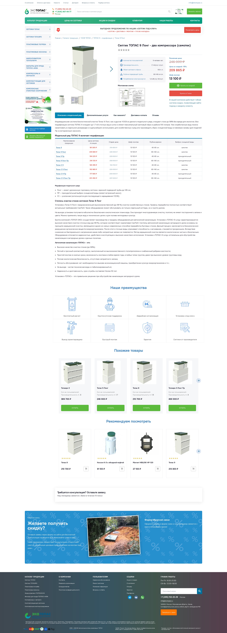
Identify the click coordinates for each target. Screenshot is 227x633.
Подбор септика (104, 3)
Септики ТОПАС (33, 29)
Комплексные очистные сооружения (36, 90)
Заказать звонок (194, 11)
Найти (169, 11)
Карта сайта (73, 629)
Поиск (199, 591)
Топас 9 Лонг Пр (62, 161)
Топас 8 (136, 388)
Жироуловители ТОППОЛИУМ (33, 59)
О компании (29, 3)
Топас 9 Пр (60, 156)
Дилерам (75, 3)
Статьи (65, 3)
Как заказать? (120, 115)
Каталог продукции (37, 20)
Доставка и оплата (139, 115)
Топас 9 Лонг (61, 152)
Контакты (195, 20)
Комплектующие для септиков (35, 82)
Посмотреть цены (192, 30)
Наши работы (166, 20)
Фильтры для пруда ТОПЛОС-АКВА (35, 67)
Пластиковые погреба (36, 44)
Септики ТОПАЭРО (34, 37)
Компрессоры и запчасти (33, 74)
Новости (57, 3)
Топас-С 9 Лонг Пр (63, 178)
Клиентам (137, 20)
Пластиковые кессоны (36, 52)
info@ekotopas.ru (195, 3)
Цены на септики (73, 20)
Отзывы (155, 115)
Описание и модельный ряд (69, 115)
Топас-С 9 (59, 165)
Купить (75, 408)
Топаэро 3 (65, 388)
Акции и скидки (107, 20)
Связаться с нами (168, 612)
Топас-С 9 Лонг (62, 169)
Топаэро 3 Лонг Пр (177, 388)
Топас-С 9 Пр (61, 174)
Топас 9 (59, 147)
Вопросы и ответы (88, 3)
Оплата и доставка (43, 3)
